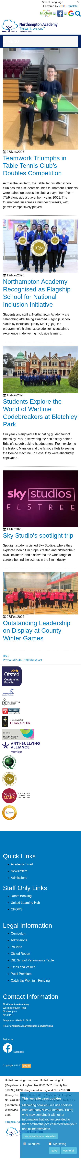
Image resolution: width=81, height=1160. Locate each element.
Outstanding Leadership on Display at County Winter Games (36, 630)
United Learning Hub (25, 902)
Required (34, 1144)
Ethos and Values (23, 967)
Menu (12, 41)
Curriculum (18, 933)
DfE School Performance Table (32, 960)
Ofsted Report (20, 953)
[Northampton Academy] (30, 23)
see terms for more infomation (40, 1136)
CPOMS (16, 909)
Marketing (59, 1144)
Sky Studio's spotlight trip (38, 535)
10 (29, 660)
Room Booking (21, 896)
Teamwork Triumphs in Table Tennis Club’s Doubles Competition (34, 166)
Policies (16, 947)
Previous (8, 660)
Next (34, 660)
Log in (26, 1065)
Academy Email (22, 864)
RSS (5, 656)
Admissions (19, 877)
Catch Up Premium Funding (30, 980)
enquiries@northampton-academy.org (31, 1026)
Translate (72, 6)
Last (39, 660)
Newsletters (19, 871)
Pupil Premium (21, 973)
